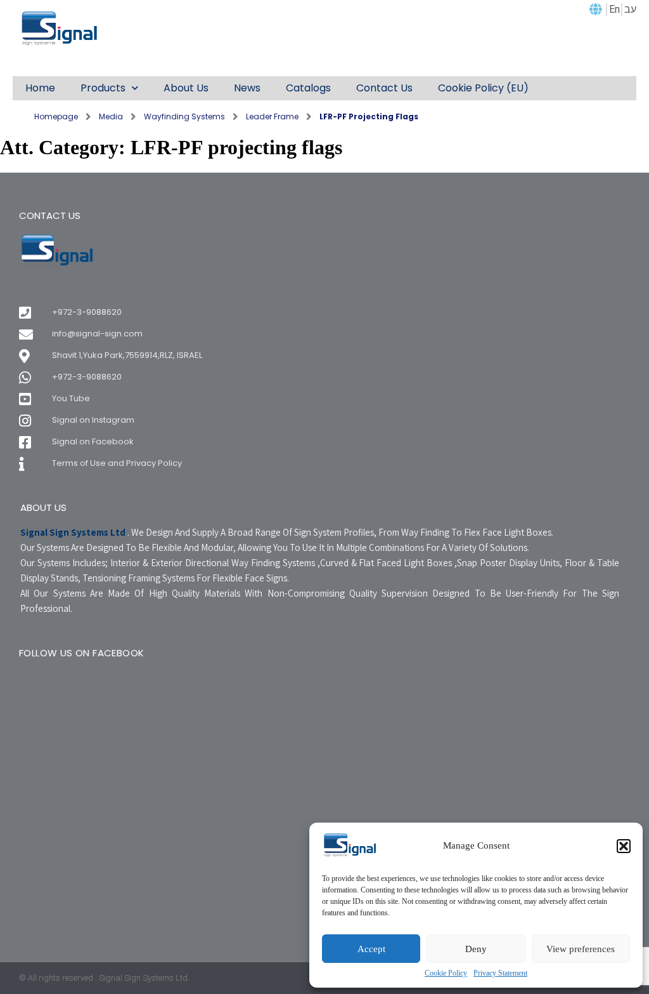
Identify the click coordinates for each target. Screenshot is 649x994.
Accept (371, 949)
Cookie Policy (446, 973)
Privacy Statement (500, 973)
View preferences (580, 949)
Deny (476, 949)
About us (186, 88)
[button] (623, 846)
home (40, 88)
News (247, 88)
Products (102, 88)
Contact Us (384, 88)
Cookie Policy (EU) (483, 88)
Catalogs (308, 88)
